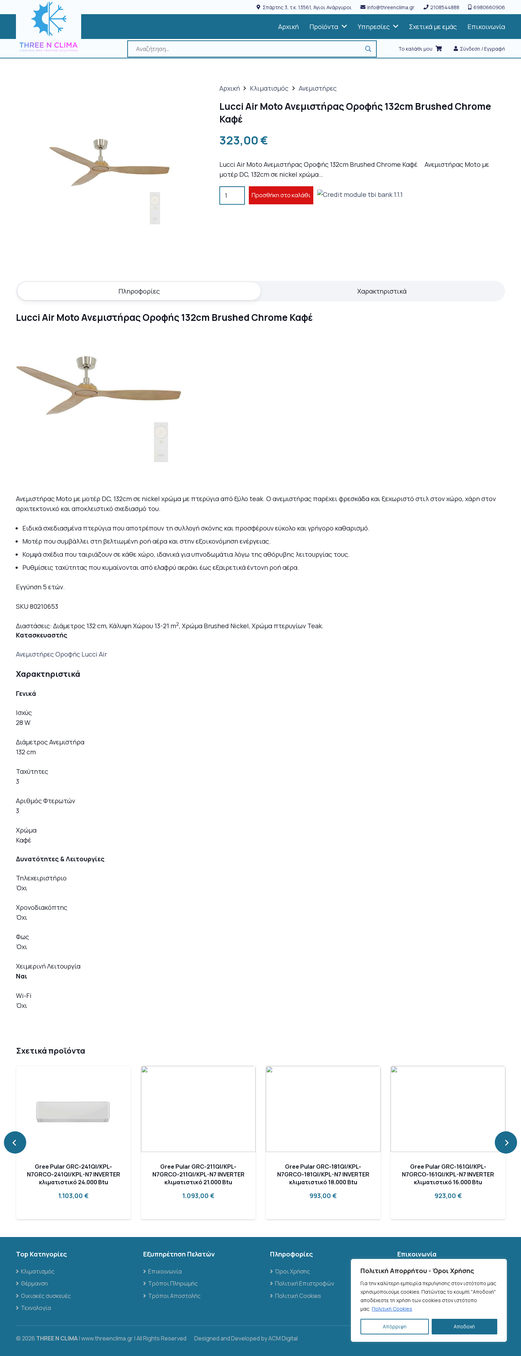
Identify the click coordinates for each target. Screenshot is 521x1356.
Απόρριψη (395, 1326)
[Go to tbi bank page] (360, 195)
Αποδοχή (464, 1326)
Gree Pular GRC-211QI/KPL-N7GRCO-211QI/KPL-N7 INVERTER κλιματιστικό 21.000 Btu (198, 1174)
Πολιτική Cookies (392, 1308)
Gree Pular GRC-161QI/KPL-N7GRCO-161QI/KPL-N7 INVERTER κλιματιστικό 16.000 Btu (448, 1174)
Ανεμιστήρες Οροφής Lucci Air (61, 654)
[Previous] (15, 1142)
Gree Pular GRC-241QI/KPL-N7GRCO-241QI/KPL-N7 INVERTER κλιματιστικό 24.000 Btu (73, 1174)
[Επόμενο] (506, 1142)
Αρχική (229, 88)
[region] (429, 1300)
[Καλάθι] (438, 48)
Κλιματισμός (269, 88)
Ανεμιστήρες (318, 88)
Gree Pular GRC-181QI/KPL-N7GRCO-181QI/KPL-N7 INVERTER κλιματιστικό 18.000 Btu (323, 1174)
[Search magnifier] (368, 49)
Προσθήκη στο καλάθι (281, 195)
